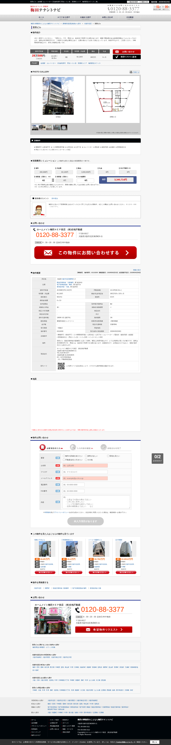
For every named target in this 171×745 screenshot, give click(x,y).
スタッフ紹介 (54, 720)
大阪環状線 (106, 707)
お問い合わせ (54, 729)
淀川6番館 (118, 540)
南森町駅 (97, 567)
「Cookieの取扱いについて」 (124, 742)
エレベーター (51, 63)
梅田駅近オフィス (94, 63)
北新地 (51, 680)
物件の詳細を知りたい (74, 456)
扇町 (82, 680)
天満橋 (127, 690)
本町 (131, 690)
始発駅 (43, 63)
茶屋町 (116, 667)
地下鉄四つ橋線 (84, 707)
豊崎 (79, 564)
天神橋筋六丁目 (63, 680)
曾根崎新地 (134, 667)
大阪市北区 (65, 279)
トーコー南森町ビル (95, 540)
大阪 (67, 287)
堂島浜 (100, 667)
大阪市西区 (46, 657)
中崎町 (72, 680)
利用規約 (48, 512)
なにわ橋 (92, 680)
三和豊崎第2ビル (67, 540)
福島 (113, 690)
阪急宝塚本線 (115, 707)
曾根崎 (94, 667)
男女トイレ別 (71, 63)
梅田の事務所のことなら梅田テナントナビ (95, 720)
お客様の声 (54, 723)
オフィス (66, 723)
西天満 (52, 667)
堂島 (62, 667)
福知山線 (61, 709)
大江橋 (98, 680)
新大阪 (71, 712)
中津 (71, 667)
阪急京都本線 (61, 282)
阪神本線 (125, 707)
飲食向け (66, 720)
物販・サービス (68, 729)
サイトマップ (35, 732)
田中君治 (55, 198)
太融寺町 (83, 667)
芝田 (38, 667)
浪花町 (121, 667)
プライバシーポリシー (61, 512)
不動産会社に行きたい (74, 460)
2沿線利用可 (61, 63)
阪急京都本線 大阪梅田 (61, 588)
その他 (90, 460)
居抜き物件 (66, 732)
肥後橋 (109, 690)
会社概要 (34, 723)
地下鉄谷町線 (52, 707)
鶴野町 (71, 279)
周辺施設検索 (54, 726)
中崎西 (57, 667)
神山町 (67, 667)
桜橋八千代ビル (39, 540)
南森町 (107, 564)
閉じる (154, 742)
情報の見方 (137, 270)
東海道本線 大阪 (95, 588)
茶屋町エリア (82, 63)
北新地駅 (43, 567)
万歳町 (127, 667)
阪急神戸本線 (52, 709)
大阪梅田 (70, 282)
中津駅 (69, 567)
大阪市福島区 (37, 657)
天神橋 (76, 667)
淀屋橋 (103, 690)
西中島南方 (120, 690)
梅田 (70, 284)
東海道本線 (60, 287)
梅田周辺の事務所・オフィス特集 (44, 647)
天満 (38, 680)
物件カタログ (35, 735)
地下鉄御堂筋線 (62, 284)
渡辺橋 (103, 680)
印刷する (136, 72)
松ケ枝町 (36, 670)
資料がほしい (92, 456)
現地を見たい (114, 456)
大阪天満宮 (44, 680)
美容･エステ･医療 (69, 726)
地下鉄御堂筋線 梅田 (79, 588)
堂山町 (111, 667)
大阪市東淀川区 (56, 657)
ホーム (33, 720)
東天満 (46, 667)
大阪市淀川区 (67, 657)
